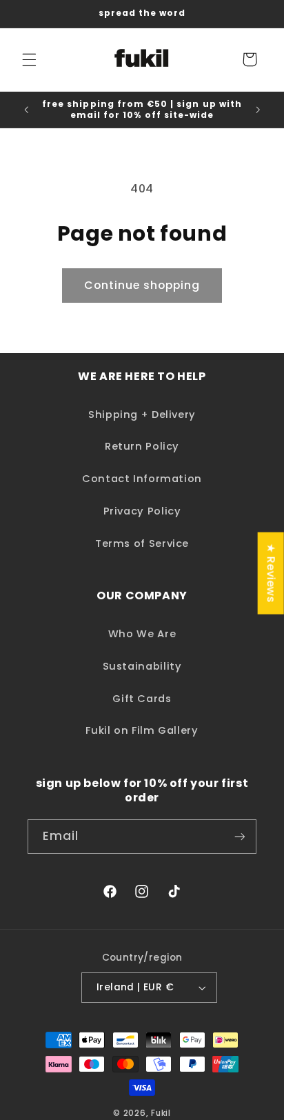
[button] (29, 59)
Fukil (161, 1113)
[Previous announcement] (26, 109)
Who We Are (142, 634)
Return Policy (142, 446)
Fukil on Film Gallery (141, 730)
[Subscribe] (240, 836)
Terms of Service (142, 543)
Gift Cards (141, 699)
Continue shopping (142, 285)
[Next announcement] (258, 109)
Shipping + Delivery (142, 414)
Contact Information (142, 479)
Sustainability (142, 666)
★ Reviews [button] (271, 573)
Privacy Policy (142, 511)
